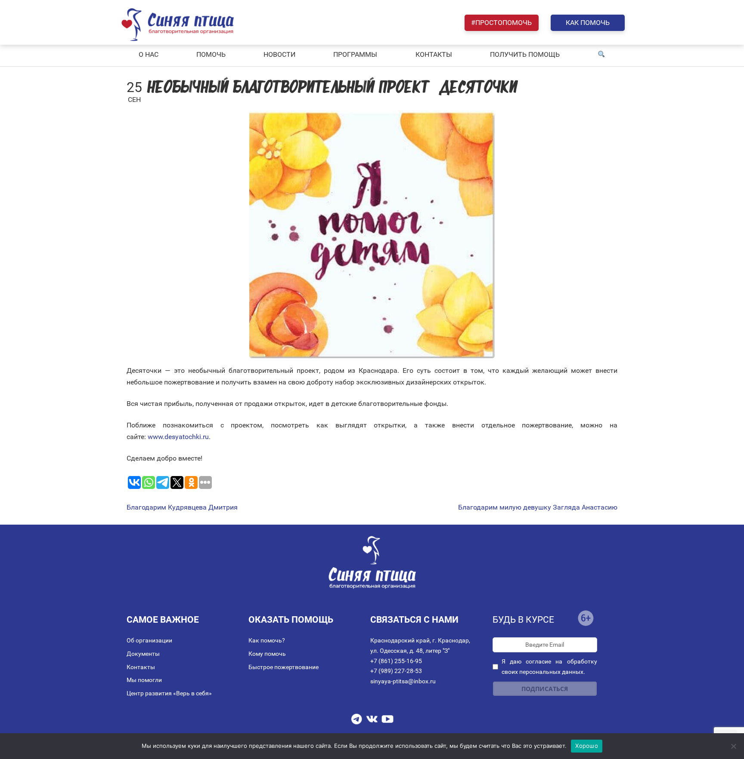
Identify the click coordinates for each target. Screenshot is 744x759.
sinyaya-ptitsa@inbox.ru (403, 681)
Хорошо (586, 745)
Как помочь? (266, 640)
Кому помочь (267, 653)
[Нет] (733, 746)
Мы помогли (144, 679)
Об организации (149, 640)
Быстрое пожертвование (283, 667)
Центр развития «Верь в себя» (169, 693)
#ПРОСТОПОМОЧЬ (501, 22)
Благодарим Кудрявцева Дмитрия (182, 507)
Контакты (141, 667)
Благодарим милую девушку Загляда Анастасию (537, 507)
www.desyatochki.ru (178, 437)
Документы (143, 653)
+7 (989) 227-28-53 (396, 670)
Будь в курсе (523, 620)
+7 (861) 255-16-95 (396, 661)
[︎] (601, 54)
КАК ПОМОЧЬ (588, 22)
